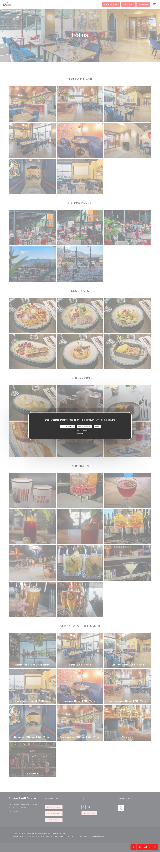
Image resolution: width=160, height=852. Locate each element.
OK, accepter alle (68, 426)
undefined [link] (80, 433)
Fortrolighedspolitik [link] (81, 430)
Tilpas (97, 426)
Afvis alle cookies (84, 426)
